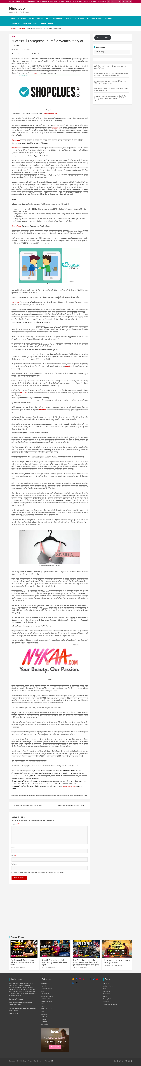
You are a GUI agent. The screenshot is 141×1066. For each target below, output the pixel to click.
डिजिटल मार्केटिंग (109, 18)
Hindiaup (17, 9)
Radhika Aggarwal (50, 113)
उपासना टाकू (15, 302)
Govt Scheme (78, 18)
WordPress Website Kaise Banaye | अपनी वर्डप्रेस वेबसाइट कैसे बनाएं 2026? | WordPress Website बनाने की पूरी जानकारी (111, 98)
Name (14, 847)
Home (13, 18)
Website (14, 864)
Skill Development (94, 18)
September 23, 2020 (18, 49)
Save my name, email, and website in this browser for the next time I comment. (39, 872)
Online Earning (47, 23)
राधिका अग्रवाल (17, 148)
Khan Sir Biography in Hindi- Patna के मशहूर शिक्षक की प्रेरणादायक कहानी (54, 962)
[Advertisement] (49, 911)
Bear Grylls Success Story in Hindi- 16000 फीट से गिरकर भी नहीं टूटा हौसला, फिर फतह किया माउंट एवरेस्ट (86, 962)
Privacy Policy (53, 1)
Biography (22, 18)
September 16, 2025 (110, 965)
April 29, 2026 (77, 967)
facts (47, 18)
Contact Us (87, 1)
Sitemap (61, 1)
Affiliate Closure (77, 1)
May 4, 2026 (45, 967)
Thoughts (15, 23)
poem (44, 1019)
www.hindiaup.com (69, 786)
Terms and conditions (33, 1)
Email (14, 855)
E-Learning (57, 18)
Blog (104, 988)
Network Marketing (46, 1001)
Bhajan (44, 1016)
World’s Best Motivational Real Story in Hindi (71, 805)
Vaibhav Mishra (49, 1061)
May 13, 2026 (15, 967)
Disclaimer (44, 1)
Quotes (40, 18)
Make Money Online (30, 23)
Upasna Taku (16, 226)
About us (68, 1)
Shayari (44, 1022)
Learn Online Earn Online (99, 1)
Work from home (103, 38)
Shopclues (33, 73)
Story (31, 18)
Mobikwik (69, 366)
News (68, 18)
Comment (15, 824)
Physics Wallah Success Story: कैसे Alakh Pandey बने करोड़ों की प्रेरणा (22, 962)
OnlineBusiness (47, 988)
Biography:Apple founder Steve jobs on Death (28, 805)
